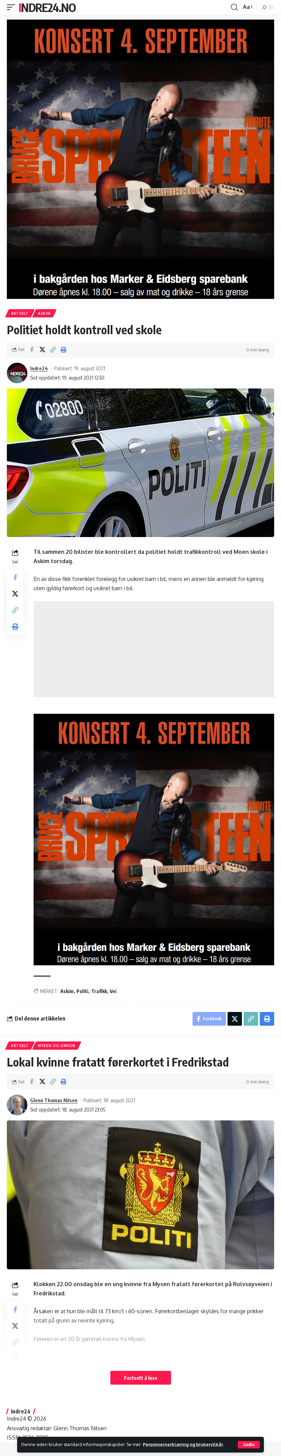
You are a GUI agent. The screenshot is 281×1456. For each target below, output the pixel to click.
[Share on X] (42, 349)
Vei (113, 991)
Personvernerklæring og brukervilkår (183, 1444)
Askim (44, 313)
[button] (249, 1444)
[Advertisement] (154, 649)
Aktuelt (20, 313)
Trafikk (99, 991)
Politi (82, 991)
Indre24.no (47, 7)
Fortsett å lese (140, 1378)
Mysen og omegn (56, 1046)
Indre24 (39, 368)
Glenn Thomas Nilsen (53, 1100)
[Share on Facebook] (31, 349)
